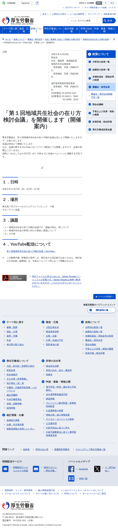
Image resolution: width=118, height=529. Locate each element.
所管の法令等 (53, 361)
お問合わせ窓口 (59, 14)
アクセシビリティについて (17, 493)
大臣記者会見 (52, 327)
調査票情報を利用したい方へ (21, 429)
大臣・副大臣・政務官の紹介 (21, 366)
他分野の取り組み (15, 344)
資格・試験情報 (14, 403)
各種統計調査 (13, 420)
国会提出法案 (52, 366)
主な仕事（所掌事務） (17, 379)
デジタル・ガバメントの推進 (60, 419)
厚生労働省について (18, 361)
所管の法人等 (41, 449)
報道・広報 (52, 322)
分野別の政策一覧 (101, 62)
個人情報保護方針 (46, 490)
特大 (112, 3)
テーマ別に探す (15, 322)
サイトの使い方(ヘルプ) (47, 493)
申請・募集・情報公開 (58, 381)
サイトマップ (94, 14)
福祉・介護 (12, 331)
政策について (100, 54)
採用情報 (11, 408)
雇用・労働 (12, 336)
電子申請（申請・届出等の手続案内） (61, 388)
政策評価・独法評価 (102, 121)
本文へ (45, 14)
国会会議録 (97, 104)
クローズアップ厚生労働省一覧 (90, 449)
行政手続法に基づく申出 (58, 428)
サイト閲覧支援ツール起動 (96, 7)
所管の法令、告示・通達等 (59, 370)
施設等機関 (12, 395)
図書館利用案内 (61, 449)
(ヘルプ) (112, 7)
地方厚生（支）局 (15, 383)
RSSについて (70, 493)
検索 (110, 20)
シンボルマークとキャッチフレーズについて (82, 490)
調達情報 (50, 398)
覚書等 (49, 374)
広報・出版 (51, 336)
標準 (99, 3)
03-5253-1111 (19, 520)
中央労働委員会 (14, 399)
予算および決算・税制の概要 (103, 113)
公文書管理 (51, 423)
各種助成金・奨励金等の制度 (103, 78)
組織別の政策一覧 (101, 69)
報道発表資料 (52, 331)
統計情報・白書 (15, 415)
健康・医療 (12, 327)
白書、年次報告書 (15, 424)
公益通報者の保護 (54, 410)
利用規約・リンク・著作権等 (19, 490)
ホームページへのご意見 (94, 493)
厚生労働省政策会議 (102, 129)
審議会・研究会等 (101, 87)
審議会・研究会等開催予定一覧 (101, 95)
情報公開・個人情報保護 (58, 415)
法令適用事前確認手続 (56, 394)
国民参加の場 (110, 14)
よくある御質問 (77, 14)
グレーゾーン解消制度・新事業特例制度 (61, 404)
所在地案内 (12, 374)
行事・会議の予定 (54, 340)
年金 (9, 340)
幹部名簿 (11, 370)
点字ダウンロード (72, 7)
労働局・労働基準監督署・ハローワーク (22, 389)
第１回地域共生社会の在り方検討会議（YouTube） (31, 251)
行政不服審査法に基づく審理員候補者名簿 (61, 434)
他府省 (26, 449)
